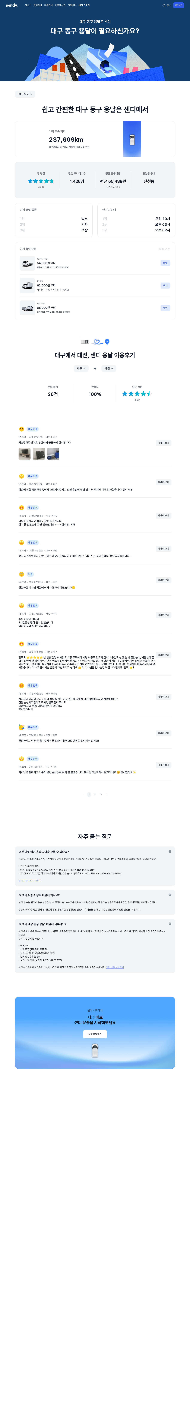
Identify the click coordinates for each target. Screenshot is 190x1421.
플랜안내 (38, 5)
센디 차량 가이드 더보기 (30, 880)
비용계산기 (60, 5)
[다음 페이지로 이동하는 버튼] (107, 794)
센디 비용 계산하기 (115, 967)
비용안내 (48, 5)
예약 (165, 263)
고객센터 (72, 5)
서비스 (28, 5)
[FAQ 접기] (170, 851)
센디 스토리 (84, 5)
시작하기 (179, 5)
